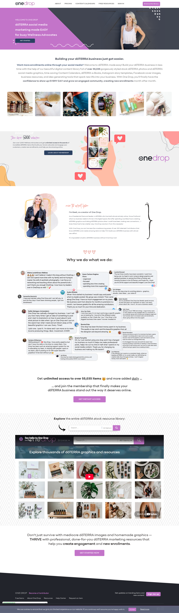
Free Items (19, 598)
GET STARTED (25, 40)
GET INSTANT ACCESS (89, 399)
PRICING (68, 4)
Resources (48, 598)
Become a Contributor (39, 593)
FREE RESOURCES (106, 4)
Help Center (61, 598)
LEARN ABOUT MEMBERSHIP (61, 152)
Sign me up (153, 594)
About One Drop (34, 598)
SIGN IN (121, 4)
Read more (144, 609)
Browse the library (151, 4)
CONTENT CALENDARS (85, 4)
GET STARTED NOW (89, 553)
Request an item (76, 598)
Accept (132, 609)
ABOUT (58, 4)
